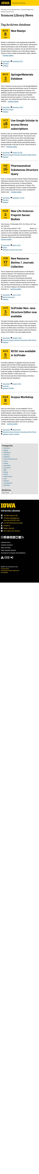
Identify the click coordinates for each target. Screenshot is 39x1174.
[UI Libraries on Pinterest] (11, 538)
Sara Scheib (6, 61)
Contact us (6, 525)
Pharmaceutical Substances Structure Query (24, 170)
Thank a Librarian (8, 528)
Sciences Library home (7, 11)
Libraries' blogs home (27, 9)
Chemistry (6, 63)
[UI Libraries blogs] (22, 538)
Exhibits (6, 463)
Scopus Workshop (22, 397)
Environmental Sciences (10, 459)
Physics (11, 109)
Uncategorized (8, 483)
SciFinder (11, 388)
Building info (7, 452)
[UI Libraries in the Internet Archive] (2, 558)
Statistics (6, 481)
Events (6, 461)
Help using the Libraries (8, 550)
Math (29, 155)
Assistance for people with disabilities (13, 553)
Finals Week (7, 465)
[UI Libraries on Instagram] (2, 538)
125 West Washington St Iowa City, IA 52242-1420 (11, 519)
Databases (7, 457)
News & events (6, 548)
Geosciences (24, 155)
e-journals (12, 249)
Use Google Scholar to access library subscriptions (24, 124)
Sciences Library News (17, 15)
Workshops (7, 485)
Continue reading (8, 55)
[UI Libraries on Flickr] (20, 538)
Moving (6, 472)
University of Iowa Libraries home (10, 9)
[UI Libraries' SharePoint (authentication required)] (11, 558)
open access (18, 249)
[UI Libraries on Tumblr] (14, 538)
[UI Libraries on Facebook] (5, 538)
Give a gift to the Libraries (11, 531)
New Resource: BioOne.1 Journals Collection (22, 262)
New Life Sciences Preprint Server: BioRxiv (22, 215)
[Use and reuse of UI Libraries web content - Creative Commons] (7, 558)
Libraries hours (5, 542)
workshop (16, 434)
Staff (5, 478)
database (5, 65)
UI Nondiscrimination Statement (10, 570)
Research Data (8, 476)
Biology (12, 155)
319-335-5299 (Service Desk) (12, 523)
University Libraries (18, 3)
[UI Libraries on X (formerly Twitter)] (8, 538)
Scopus (11, 434)
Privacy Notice (5, 568)
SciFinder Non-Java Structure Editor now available (24, 312)
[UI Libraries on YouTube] (17, 538)
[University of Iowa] (5, 3)
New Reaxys (18, 30)
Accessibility (4, 572)
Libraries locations (7, 545)
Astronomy (6, 155)
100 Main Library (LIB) (10, 515)
